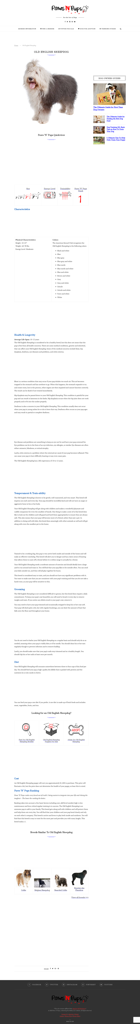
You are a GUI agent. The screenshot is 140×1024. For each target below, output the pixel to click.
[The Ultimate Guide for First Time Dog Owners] (109, 85)
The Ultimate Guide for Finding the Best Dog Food (116, 118)
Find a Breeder (48, 29)
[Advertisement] (51, 916)
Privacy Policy (76, 1016)
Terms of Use (68, 1016)
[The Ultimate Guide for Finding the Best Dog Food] (99, 117)
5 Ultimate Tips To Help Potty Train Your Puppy (116, 139)
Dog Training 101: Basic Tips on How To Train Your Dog (116, 129)
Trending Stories (109, 29)
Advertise (71, 1014)
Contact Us (64, 1014)
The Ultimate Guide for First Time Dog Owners (108, 108)
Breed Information (28, 29)
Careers (62, 1016)
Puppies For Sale (67, 29)
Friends (76, 1014)
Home (16, 45)
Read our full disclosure (79, 1008)
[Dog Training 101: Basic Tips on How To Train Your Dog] (99, 127)
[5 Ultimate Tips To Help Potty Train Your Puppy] (99, 138)
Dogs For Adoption (87, 29)
